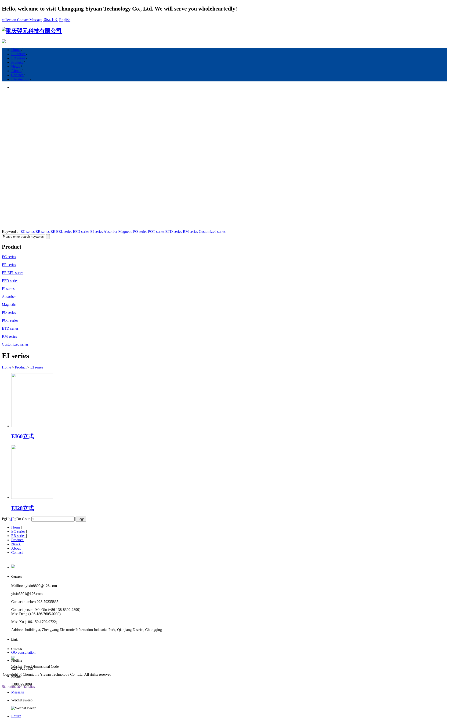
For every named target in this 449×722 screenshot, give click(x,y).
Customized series (212, 231)
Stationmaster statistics (18, 687)
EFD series (81, 231)
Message (35, 20)
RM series (190, 231)
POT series (156, 231)
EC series (18, 54)
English (64, 20)
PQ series (140, 231)
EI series (96, 231)
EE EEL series (61, 231)
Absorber (110, 231)
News (16, 67)
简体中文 (50, 20)
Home (16, 50)
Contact (23, 20)
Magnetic (125, 231)
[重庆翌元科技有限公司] (32, 31)
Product (17, 62)
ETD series (173, 231)
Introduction (20, 79)
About (16, 71)
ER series (18, 58)
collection (9, 20)
